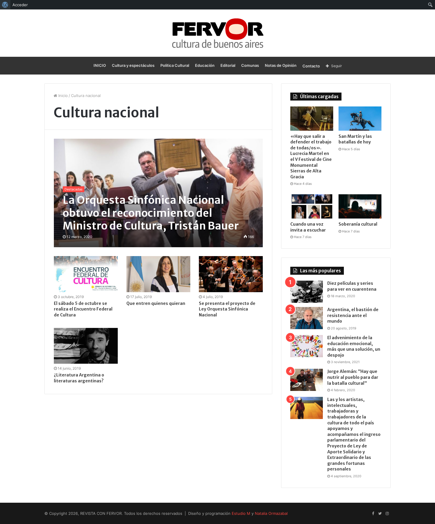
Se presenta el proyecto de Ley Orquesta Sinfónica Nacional (227, 309)
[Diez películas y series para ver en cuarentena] (306, 292)
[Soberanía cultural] (360, 206)
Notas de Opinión (281, 65)
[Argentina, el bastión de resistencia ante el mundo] (306, 318)
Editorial (227, 65)
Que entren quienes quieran (155, 303)
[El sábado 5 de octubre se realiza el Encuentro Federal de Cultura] (86, 274)
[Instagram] (387, 513)
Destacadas (74, 189)
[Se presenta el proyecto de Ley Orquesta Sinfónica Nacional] (231, 274)
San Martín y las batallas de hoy (355, 139)
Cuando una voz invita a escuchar (308, 227)
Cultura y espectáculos (133, 65)
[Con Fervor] (217, 33)
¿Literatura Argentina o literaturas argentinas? (79, 378)
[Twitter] (380, 513)
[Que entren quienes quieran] (158, 274)
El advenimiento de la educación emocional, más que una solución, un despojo (353, 346)
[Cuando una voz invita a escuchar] (311, 206)
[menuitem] (5, 4)
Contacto (311, 66)
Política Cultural (174, 65)
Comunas (250, 65)
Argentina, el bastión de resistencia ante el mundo (352, 315)
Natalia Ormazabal (271, 513)
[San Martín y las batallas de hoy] (360, 118)
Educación (205, 65)
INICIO (100, 65)
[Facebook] (372, 513)
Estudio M (241, 513)
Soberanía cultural (358, 224)
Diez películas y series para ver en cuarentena (351, 286)
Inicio (62, 95)
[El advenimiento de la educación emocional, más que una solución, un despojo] (306, 346)
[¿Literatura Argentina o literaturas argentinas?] (86, 346)
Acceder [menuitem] (20, 4)
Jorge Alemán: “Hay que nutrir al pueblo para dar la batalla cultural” (352, 377)
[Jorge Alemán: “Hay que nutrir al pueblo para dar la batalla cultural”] (306, 380)
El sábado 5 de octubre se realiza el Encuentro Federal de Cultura (83, 309)
